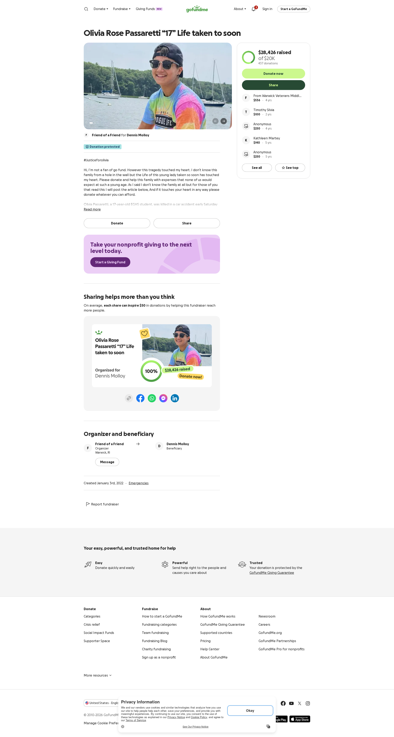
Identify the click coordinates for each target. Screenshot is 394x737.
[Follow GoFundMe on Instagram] (308, 703)
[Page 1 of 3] (91, 123)
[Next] (223, 121)
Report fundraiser (105, 504)
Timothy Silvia (263, 110)
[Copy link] (129, 398)
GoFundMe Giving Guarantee (272, 572)
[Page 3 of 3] (97, 123)
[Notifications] (253, 9)
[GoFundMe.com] (197, 9)
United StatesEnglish (104, 703)
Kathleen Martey (266, 138)
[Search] (86, 9)
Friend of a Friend (109, 444)
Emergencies (139, 483)
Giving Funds (148, 9)
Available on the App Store (299, 718)
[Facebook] (140, 398)
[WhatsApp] (152, 398)
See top (292, 167)
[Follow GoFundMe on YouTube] (291, 703)
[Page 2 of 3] (95, 123)
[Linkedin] (175, 398)
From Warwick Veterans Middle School (277, 96)
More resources (96, 675)
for (120, 135)
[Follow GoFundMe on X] (300, 703)
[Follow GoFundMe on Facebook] (283, 703)
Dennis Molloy (178, 444)
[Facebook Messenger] (163, 398)
